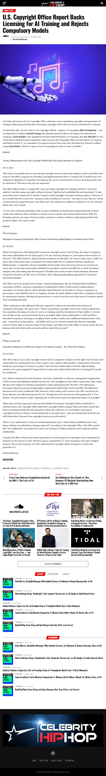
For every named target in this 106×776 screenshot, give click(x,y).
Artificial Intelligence (29, 468)
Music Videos (56, 760)
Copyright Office (61, 468)
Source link (8, 458)
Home (34, 760)
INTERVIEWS (69, 760)
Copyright (46, 468)
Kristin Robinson (20, 39)
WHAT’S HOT (43, 760)
